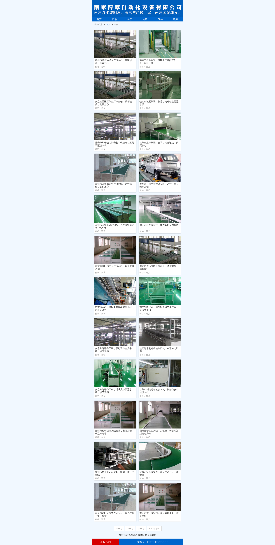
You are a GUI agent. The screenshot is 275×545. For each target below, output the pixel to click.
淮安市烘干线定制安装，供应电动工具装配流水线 (114, 144)
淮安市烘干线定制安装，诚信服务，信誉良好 (159, 514)
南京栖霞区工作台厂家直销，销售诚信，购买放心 (113, 103)
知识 (145, 19)
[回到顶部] (271, 534)
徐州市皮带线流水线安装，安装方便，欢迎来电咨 (114, 432)
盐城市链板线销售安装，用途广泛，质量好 (159, 473)
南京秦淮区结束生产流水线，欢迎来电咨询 (114, 267)
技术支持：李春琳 (147, 534)
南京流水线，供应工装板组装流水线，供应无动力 (114, 308)
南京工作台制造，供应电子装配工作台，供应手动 (158, 62)
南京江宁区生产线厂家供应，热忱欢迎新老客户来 (159, 432)
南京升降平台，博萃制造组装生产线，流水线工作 (159, 308)
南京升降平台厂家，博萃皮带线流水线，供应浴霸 (113, 391)
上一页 (130, 528)
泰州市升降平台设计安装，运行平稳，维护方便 (159, 185)
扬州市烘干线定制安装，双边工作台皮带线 (114, 473)
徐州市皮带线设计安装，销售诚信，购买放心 (159, 144)
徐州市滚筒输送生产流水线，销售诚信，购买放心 (113, 185)
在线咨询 (105, 541)
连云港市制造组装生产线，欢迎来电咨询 (159, 350)
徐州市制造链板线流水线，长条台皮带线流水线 (159, 391)
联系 (175, 19)
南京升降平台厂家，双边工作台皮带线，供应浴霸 (113, 350)
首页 (99, 19)
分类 (129, 19)
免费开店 (133, 534)
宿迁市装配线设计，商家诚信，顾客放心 (159, 226)
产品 (114, 19)
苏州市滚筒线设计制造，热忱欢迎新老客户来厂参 (114, 226)
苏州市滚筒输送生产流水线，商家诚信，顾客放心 (113, 62)
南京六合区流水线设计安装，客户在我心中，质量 (114, 514)
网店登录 (123, 534)
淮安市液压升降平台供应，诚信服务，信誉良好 (159, 267)
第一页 (119, 528)
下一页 (141, 528)
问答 (160, 19)
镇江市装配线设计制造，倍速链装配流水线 (159, 103)
